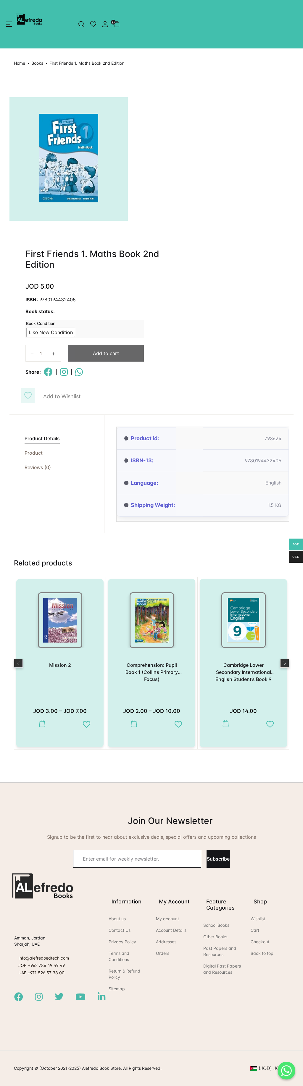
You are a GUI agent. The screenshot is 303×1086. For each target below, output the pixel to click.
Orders (162, 953)
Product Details (42, 438)
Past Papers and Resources (219, 951)
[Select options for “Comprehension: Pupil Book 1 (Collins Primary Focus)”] (132, 723)
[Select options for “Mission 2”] (41, 723)
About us (117, 918)
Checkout (260, 941)
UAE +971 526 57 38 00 (41, 972)
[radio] (51, 332)
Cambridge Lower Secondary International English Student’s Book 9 (243, 672)
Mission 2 (60, 665)
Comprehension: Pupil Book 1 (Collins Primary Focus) (151, 672)
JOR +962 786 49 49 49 (41, 965)
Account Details (171, 930)
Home (19, 63)
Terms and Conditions (119, 956)
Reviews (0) (38, 467)
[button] (9, 24)
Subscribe (218, 859)
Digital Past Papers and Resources (222, 969)
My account (167, 918)
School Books (216, 925)
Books (37, 63)
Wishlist (258, 918)
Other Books (215, 936)
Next (284, 663)
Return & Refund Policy (124, 974)
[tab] (57, 438)
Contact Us (119, 930)
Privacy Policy (122, 941)
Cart (255, 930)
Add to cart (106, 353)
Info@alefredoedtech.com (43, 957)
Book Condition (40, 323)
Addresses (166, 941)
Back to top (262, 953)
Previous (18, 663)
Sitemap (117, 988)
